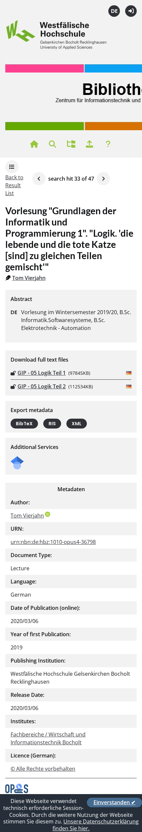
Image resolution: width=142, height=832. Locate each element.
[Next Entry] (103, 178)
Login (131, 11)
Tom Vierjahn (29, 278)
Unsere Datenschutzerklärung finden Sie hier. (96, 825)
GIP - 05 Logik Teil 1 (42, 372)
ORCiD (47, 514)
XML (77, 423)
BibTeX (24, 423)
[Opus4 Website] (16, 791)
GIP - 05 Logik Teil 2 (42, 386)
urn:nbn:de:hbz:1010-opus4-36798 (53, 542)
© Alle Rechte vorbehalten (43, 768)
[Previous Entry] (39, 178)
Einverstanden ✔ (114, 802)
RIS (52, 423)
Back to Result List (14, 185)
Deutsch (114, 11)
